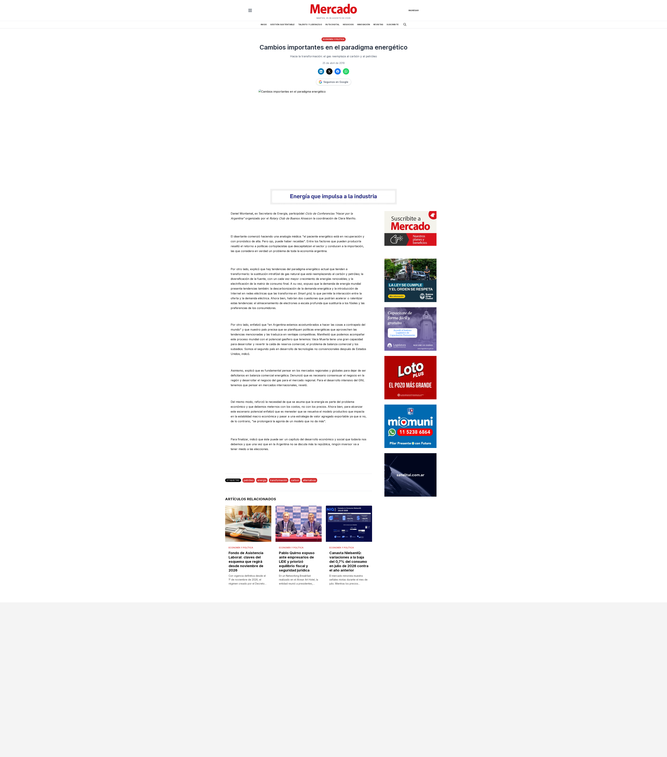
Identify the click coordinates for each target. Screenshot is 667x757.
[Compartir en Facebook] (338, 71)
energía (261, 480)
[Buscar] (405, 24)
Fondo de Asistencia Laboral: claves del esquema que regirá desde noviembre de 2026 (246, 561)
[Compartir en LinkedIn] (321, 71)
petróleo (249, 480)
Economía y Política (333, 39)
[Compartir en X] (329, 71)
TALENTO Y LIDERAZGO (310, 24)
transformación (278, 480)
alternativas (309, 480)
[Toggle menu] (250, 10)
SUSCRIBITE (393, 24)
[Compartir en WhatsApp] (346, 71)
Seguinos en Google (335, 81)
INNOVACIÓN (363, 24)
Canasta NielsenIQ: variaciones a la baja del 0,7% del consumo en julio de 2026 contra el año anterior (348, 561)
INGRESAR (414, 10)
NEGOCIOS (348, 24)
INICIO (264, 24)
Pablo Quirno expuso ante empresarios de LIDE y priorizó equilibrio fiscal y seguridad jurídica (297, 561)
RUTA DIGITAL (332, 24)
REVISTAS (378, 24)
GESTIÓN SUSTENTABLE (282, 24)
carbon (295, 480)
